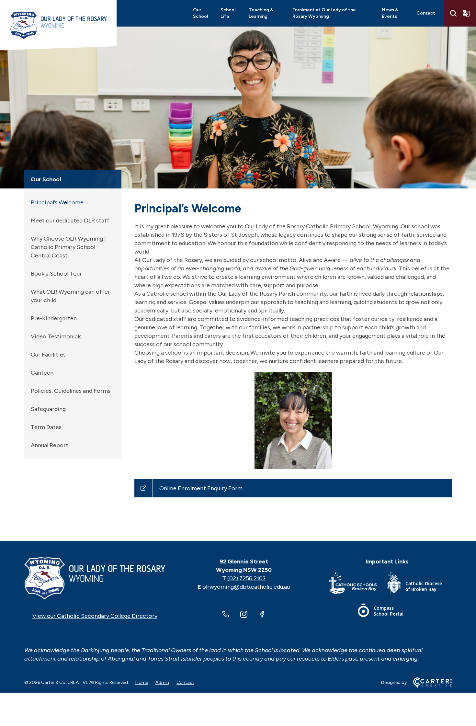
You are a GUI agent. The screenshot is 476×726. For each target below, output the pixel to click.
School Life (228, 13)
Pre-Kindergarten (54, 318)
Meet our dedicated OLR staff (70, 220)
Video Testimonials (56, 336)
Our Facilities (48, 354)
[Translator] (466, 13)
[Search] (453, 13)
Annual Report (49, 445)
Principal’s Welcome (57, 202)
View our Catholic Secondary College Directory (94, 615)
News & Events (390, 13)
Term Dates (46, 427)
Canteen (42, 372)
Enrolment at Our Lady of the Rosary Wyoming (324, 13)
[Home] (94, 578)
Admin (162, 682)
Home (141, 682)
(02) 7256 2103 (246, 578)
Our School (200, 13)
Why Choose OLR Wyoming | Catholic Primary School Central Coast (68, 247)
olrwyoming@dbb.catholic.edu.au (246, 586)
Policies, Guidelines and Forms (70, 390)
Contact (425, 13)
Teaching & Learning (261, 13)
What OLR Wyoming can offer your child (70, 296)
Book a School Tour (56, 273)
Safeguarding (48, 409)
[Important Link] (358, 584)
